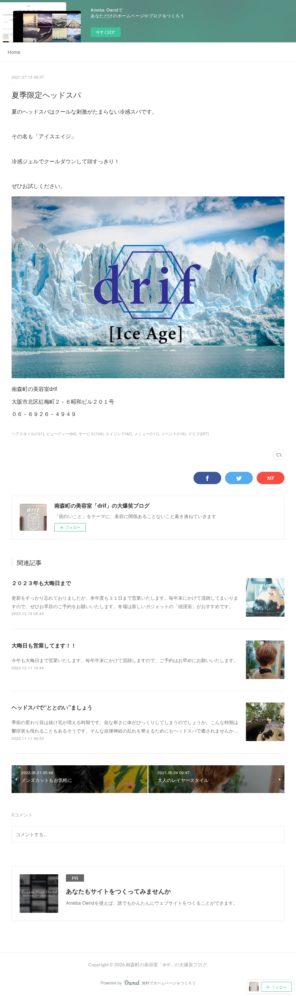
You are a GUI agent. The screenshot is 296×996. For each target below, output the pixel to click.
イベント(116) (173, 433)
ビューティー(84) (61, 433)
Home (14, 52)
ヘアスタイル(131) (28, 433)
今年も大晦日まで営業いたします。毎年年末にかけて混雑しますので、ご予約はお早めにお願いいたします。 (125, 660)
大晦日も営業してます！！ (44, 645)
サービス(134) (91, 433)
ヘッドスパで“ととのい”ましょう (52, 707)
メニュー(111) (146, 433)
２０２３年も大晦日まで (41, 583)
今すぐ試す (105, 32)
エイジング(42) (119, 433)
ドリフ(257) (198, 433)
